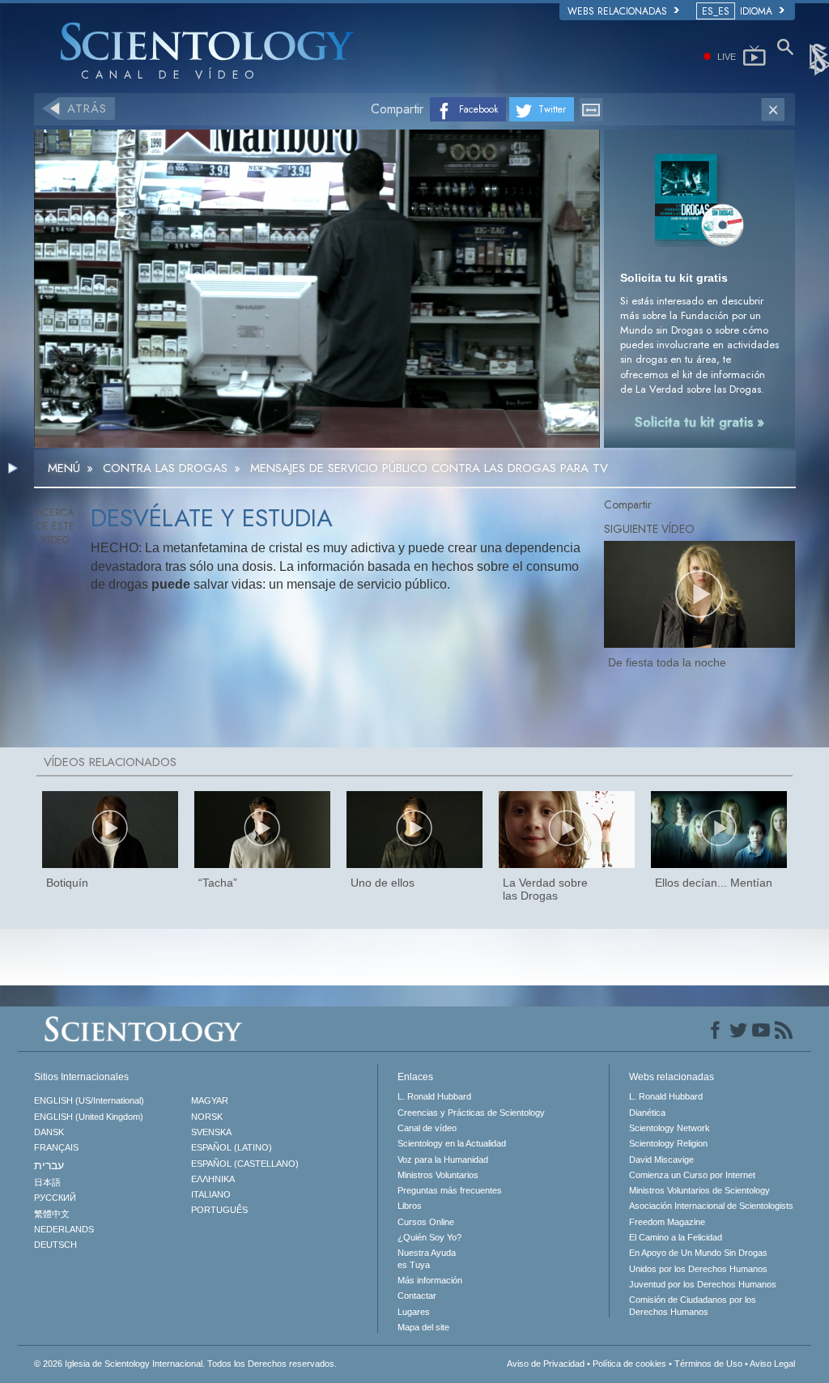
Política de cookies (629, 1363)
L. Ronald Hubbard (434, 1096)
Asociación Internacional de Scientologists (711, 1206)
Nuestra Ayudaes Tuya (426, 1258)
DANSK (49, 1132)
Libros (409, 1206)
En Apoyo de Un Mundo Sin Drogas (698, 1252)
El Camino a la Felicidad (675, 1237)
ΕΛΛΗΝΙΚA (213, 1179)
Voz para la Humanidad (442, 1159)
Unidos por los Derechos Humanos (698, 1269)
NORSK (207, 1116)
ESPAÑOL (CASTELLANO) (245, 1163)
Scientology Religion (668, 1143)
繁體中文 (52, 1214)
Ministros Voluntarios (437, 1175)
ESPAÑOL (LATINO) (231, 1147)
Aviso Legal (772, 1363)
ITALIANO (211, 1194)
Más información (429, 1280)
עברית (49, 1165)
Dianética (647, 1112)
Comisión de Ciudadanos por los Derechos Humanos (692, 1305)
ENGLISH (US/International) (89, 1100)
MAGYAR (209, 1100)
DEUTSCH (55, 1244)
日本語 (47, 1182)
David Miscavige (661, 1159)
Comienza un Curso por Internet (692, 1175)
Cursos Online (425, 1222)
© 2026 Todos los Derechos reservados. (185, 1363)
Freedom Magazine (667, 1222)
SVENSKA (211, 1132)
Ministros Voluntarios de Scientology (699, 1190)
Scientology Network (669, 1128)
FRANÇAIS (56, 1147)
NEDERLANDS (64, 1229)
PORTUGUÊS (219, 1210)
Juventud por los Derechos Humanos (702, 1284)
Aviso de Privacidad (546, 1363)
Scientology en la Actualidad (451, 1143)
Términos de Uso (708, 1363)
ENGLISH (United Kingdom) (88, 1116)
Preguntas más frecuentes (449, 1190)
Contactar (416, 1295)
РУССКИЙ (55, 1197)
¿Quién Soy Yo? (429, 1237)
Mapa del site (423, 1327)
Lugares (413, 1312)
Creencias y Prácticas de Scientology (471, 1112)
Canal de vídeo (427, 1128)
